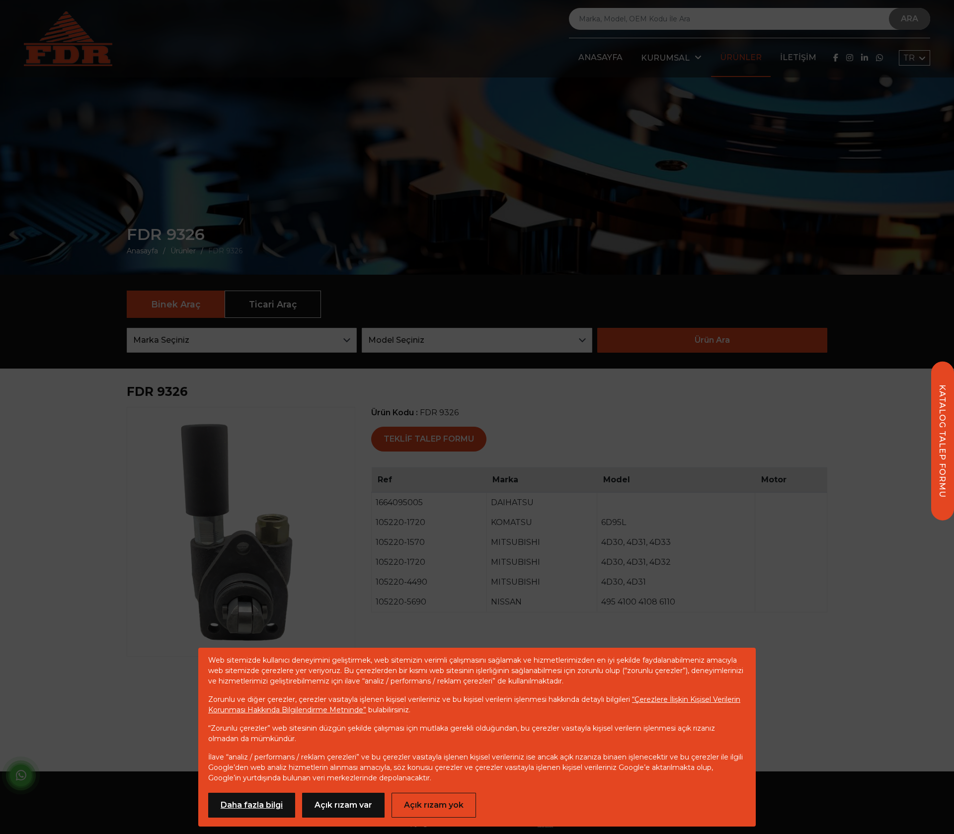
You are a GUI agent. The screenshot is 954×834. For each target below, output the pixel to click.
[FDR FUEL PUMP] (68, 38)
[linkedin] (864, 58)
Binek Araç (175, 304)
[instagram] (849, 58)
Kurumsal (665, 58)
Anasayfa (600, 57)
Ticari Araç (273, 304)
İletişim (798, 57)
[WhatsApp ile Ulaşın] (21, 777)
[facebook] (835, 58)
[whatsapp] (879, 58)
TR (910, 58)
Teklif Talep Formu (429, 439)
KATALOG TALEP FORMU (942, 441)
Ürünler (741, 57)
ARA (909, 18)
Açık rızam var (343, 805)
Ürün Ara (712, 340)
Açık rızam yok (434, 805)
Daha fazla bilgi (252, 805)
